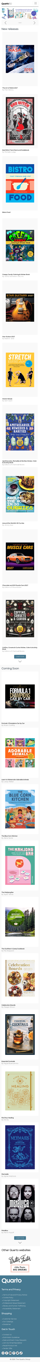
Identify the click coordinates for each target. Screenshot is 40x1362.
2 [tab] (20, 23)
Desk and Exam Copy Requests (14, 1340)
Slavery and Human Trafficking (14, 1306)
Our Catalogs (8, 1322)
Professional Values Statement (14, 1303)
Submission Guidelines (11, 1337)
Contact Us (7, 1335)
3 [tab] (21, 23)
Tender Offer (7, 1348)
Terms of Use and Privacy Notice (15, 1295)
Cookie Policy (8, 1297)
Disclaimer (7, 1324)
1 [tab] (18, 23)
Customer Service (10, 1319)
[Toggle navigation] (35, 3)
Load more (21, 656)
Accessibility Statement (11, 1308)
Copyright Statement (11, 1300)
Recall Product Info (10, 1346)
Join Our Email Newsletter (12, 1343)
